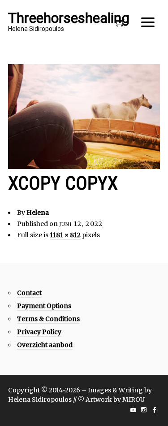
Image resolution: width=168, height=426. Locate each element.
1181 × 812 (65, 235)
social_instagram (143, 409)
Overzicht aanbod (45, 345)
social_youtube (133, 409)
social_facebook (154, 409)
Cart (120, 25)
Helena (37, 213)
